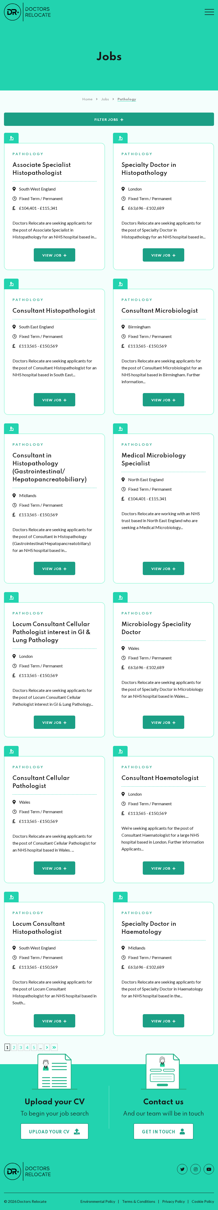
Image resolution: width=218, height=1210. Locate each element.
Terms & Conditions (138, 1201)
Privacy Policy (173, 1201)
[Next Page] (47, 1047)
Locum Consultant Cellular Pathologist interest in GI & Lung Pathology (51, 632)
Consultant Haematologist (160, 778)
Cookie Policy (203, 1201)
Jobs (105, 99)
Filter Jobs (106, 120)
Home (87, 99)
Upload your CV (49, 1132)
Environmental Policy (98, 1201)
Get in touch (158, 1132)
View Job (51, 255)
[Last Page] (54, 1047)
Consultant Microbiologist (159, 311)
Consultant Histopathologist (53, 311)
